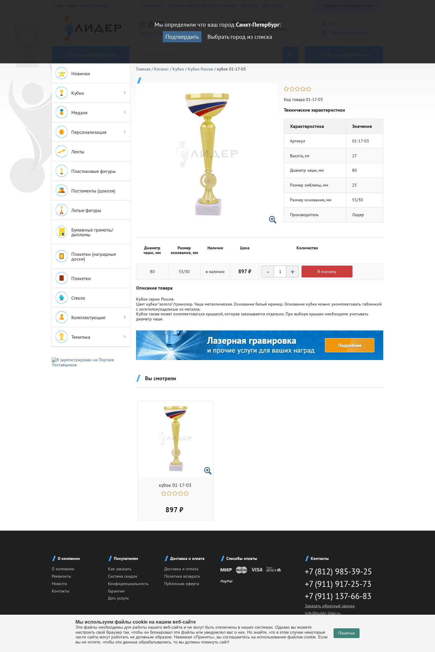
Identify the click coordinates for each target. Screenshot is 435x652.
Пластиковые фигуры (93, 171)
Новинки (80, 73)
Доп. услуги (118, 598)
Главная (144, 69)
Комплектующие (88, 317)
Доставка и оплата (181, 568)
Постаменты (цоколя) (93, 191)
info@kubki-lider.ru (323, 613)
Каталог (162, 69)
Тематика (80, 337)
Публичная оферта (181, 583)
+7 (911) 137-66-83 (338, 595)
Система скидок (122, 576)
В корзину (327, 271)
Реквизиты (61, 576)
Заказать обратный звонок (330, 605)
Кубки (77, 93)
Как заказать (120, 568)
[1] (286, 88)
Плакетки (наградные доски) (93, 256)
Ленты (77, 152)
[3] (298, 88)
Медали (79, 112)
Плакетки (81, 278)
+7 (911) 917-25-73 (338, 583)
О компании (63, 568)
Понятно (346, 633)
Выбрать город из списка (239, 36)
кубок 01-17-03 (175, 485)
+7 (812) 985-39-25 (338, 571)
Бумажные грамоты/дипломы (92, 232)
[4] (303, 88)
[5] (309, 88)
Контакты (60, 591)
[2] (292, 88)
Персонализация (89, 132)
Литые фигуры (86, 210)
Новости (59, 583)
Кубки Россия (201, 69)
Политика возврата (182, 576)
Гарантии (116, 591)
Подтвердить (182, 37)
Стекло (78, 298)
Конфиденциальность (128, 583)
